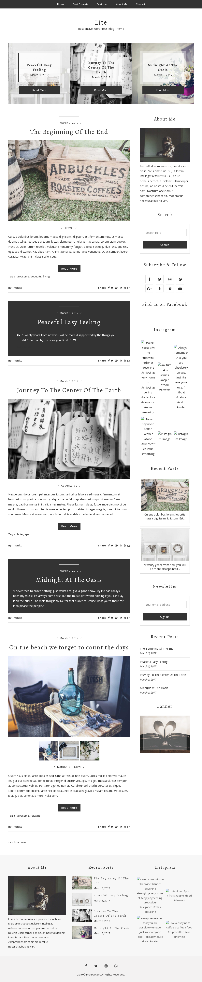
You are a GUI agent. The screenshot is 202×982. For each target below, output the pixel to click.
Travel (69, 228)
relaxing (35, 815)
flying (46, 276)
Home (60, 4)
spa (27, 534)
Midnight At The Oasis (69, 579)
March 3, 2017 (69, 122)
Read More (39, 90)
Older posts (19, 842)
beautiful (36, 276)
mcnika (18, 287)
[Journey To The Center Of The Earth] (82, 915)
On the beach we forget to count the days (69, 647)
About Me (121, 4)
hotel (20, 534)
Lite (101, 22)
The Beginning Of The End (69, 131)
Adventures (69, 485)
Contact (140, 4)
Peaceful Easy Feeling (69, 322)
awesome (23, 276)
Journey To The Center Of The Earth (69, 390)
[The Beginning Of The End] (165, 495)
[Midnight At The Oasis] (82, 932)
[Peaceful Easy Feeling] (165, 545)
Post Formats (80, 4)
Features (102, 4)
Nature (62, 767)
